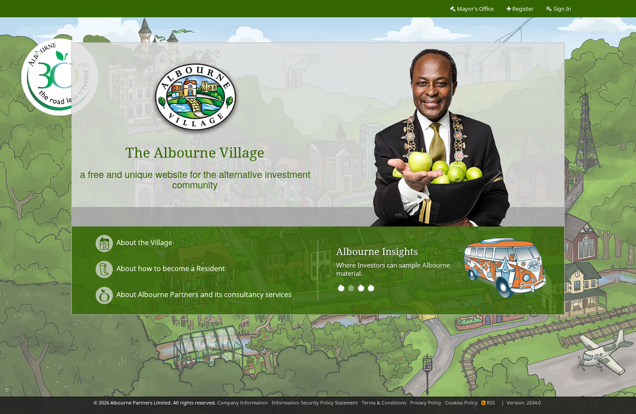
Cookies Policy (461, 403)
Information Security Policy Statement (315, 403)
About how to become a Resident (170, 268)
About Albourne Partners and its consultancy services (203, 294)
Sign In (561, 9)
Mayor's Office (475, 9)
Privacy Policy (425, 403)
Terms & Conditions (384, 403)
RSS (490, 403)
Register (522, 9)
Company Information (242, 403)
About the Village (143, 242)
